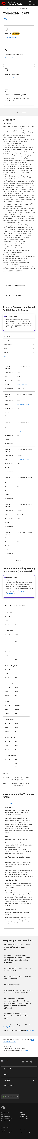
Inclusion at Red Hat (6, 1118)
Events (3, 1114)
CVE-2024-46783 (22, 8)
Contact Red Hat (5, 1116)
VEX (4, 19)
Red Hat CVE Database (8, 8)
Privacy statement (6, 1130)
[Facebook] (31, 1062)
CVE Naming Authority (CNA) (14, 590)
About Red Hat (5, 1112)
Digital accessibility (25, 1132)
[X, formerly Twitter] (35, 1062)
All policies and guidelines (7, 1132)
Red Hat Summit (5, 1120)
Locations (22, 1114)
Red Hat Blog (23, 1116)
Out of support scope (23, 404)
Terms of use (23, 1130)
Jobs (21, 1112)
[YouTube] (27, 1062)
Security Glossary (8, 1027)
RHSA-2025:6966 (22, 384)
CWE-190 (8, 804)
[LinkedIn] (23, 1062)
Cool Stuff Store (24, 1118)
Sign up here (30, 1030)
